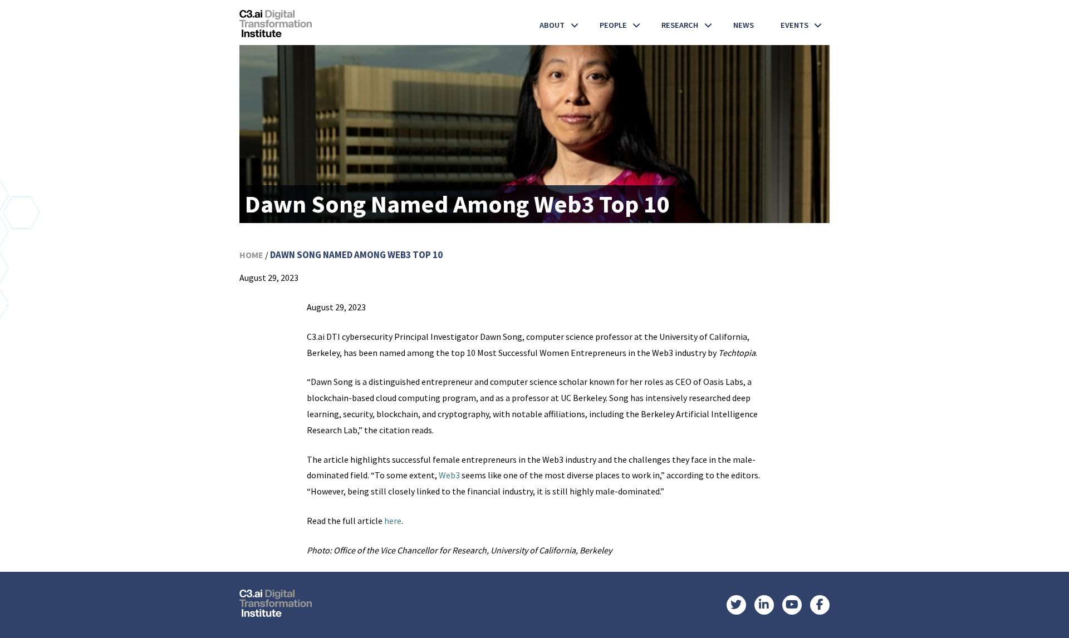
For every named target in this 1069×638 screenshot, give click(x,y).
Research (679, 25)
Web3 (449, 475)
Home (251, 254)
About (552, 25)
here (392, 520)
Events (794, 25)
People (613, 25)
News (743, 25)
